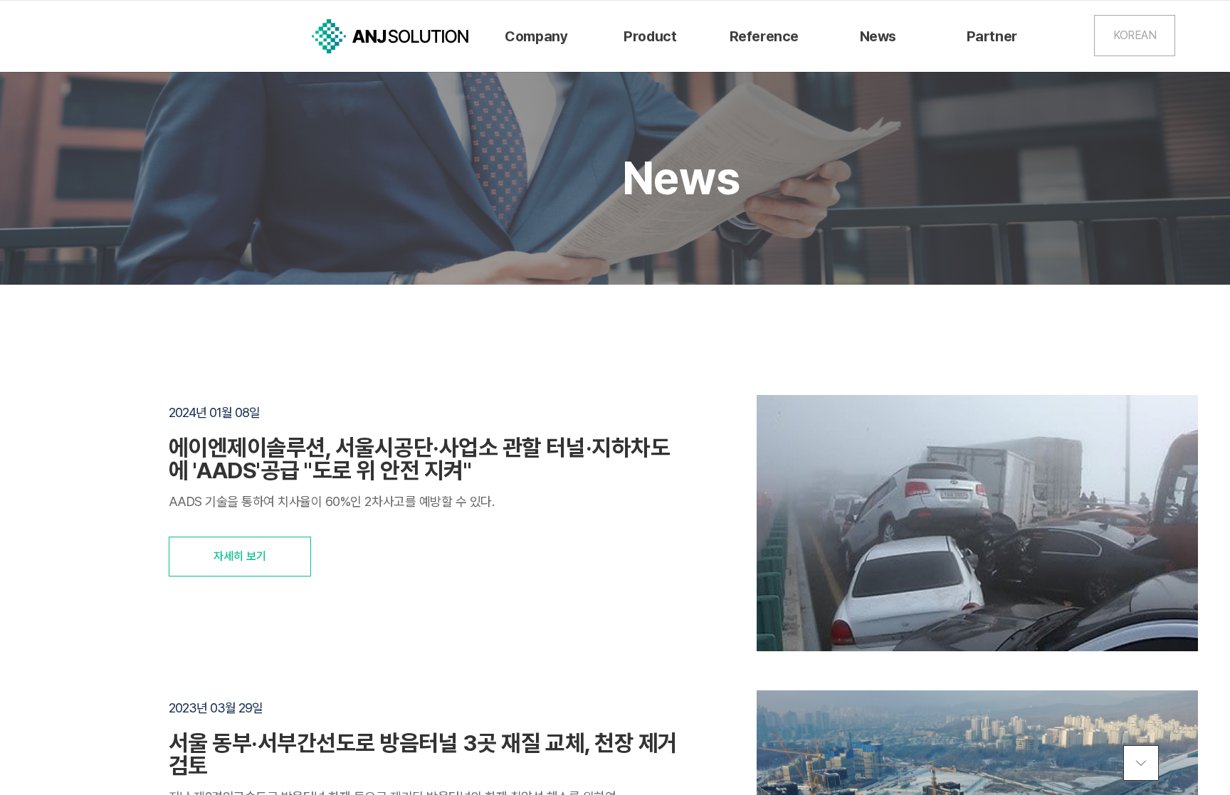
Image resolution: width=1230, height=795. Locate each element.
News (878, 36)
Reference (764, 36)
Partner (992, 36)
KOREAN (1134, 35)
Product (650, 36)
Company (536, 36)
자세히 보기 (240, 556)
